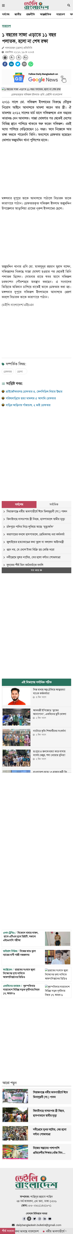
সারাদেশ (60, 14)
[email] (24, 64)
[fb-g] (29, 1219)
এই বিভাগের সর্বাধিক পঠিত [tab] (37, 682)
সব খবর (35, 570)
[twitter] (18, 64)
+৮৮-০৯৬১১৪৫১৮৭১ (39, 1205)
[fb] (24, 1219)
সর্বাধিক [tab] (54, 504)
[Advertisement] (36, 450)
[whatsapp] (31, 64)
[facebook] (5, 64)
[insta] (39, 1219)
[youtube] (50, 1219)
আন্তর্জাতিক (45, 14)
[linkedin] (11, 64)
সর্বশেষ (5, 14)
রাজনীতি (30, 14)
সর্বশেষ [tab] (19, 504)
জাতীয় (18, 14)
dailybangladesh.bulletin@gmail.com (38, 1225)
